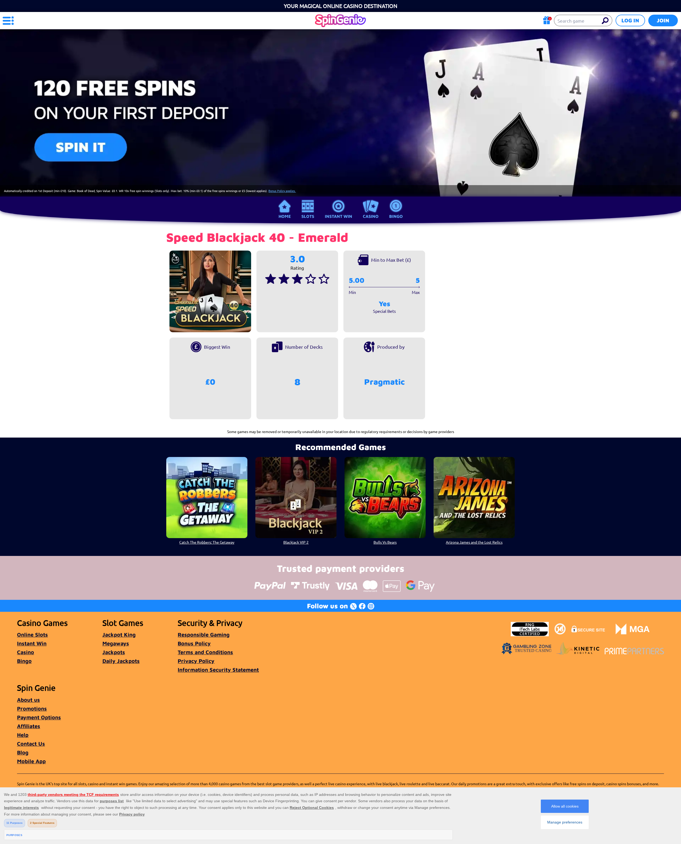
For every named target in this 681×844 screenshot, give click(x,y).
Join (663, 20)
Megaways (115, 643)
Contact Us (31, 744)
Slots (307, 216)
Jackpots (113, 652)
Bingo (396, 216)
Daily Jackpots (121, 661)
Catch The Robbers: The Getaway (206, 542)
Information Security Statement (218, 670)
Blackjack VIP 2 (296, 542)
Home (285, 216)
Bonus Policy (194, 643)
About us (28, 700)
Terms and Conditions (205, 652)
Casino (371, 216)
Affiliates (28, 726)
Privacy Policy (196, 661)
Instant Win (338, 216)
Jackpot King (119, 634)
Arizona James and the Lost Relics (474, 542)
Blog (22, 752)
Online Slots (32, 634)
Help (22, 735)
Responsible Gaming (204, 634)
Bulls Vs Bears (385, 542)
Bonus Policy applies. (282, 191)
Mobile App (31, 761)
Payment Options (39, 717)
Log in (630, 20)
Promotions (32, 708)
